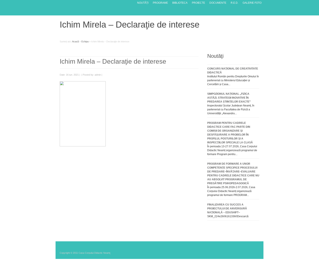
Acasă (75, 41)
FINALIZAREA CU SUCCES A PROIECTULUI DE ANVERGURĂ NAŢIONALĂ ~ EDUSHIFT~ (227, 208)
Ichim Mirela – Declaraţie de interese (113, 61)
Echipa (85, 41)
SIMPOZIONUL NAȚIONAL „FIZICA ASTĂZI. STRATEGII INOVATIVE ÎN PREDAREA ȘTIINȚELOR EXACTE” (229, 97)
